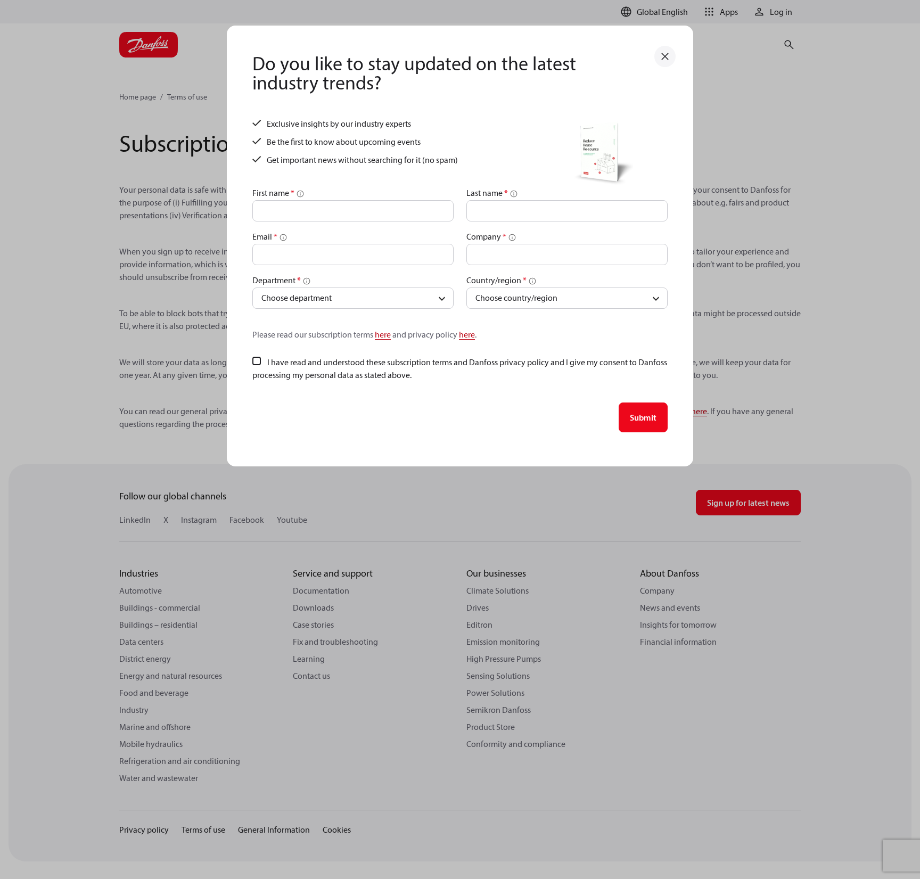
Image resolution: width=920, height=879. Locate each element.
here (383, 334)
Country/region (496, 280)
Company (486, 236)
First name (273, 192)
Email (264, 236)
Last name (487, 192)
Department (276, 280)
